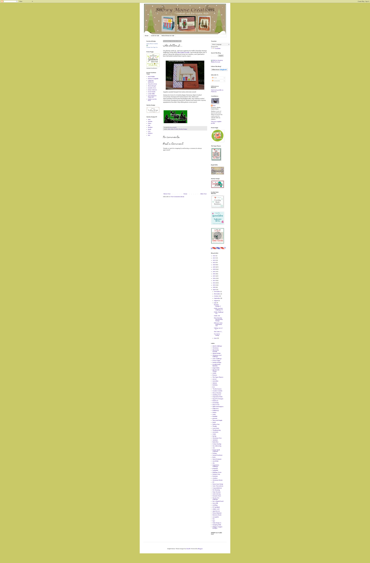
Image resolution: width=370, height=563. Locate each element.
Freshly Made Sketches (216, 365)
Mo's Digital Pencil (217, 501)
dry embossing (216, 446)
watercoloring (216, 494)
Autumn (214, 383)
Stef (149, 135)
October (216, 296)
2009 (214, 289)
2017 (214, 271)
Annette (150, 121)
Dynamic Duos (216, 496)
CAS (213, 448)
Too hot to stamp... (217, 334)
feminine (215, 476)
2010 (214, 287)
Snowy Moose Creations (152, 43)
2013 (214, 280)
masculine (215, 381)
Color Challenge (217, 358)
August (216, 300)
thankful (214, 416)
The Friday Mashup (215, 350)
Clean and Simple (217, 420)
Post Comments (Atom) (177, 196)
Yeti (213, 519)
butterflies (215, 442)
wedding (215, 505)
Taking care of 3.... (218, 328)
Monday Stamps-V (217, 305)
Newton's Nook (216, 515)
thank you (215, 400)
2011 (214, 285)
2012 (214, 283)
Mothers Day (216, 474)
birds (214, 457)
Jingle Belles (216, 368)
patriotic (214, 418)
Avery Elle (215, 503)
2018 (214, 269)
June (215, 338)
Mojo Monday (216, 492)
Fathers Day (215, 424)
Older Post (203, 194)
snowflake (215, 461)
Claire (149, 123)
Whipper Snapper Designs (217, 527)
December (217, 291)
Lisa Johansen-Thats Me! (152, 96)
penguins (215, 468)
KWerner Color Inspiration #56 (218, 324)
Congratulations (217, 488)
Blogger (200, 548)
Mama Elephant (216, 513)
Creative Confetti (217, 391)
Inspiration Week (217, 396)
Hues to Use (215, 404)
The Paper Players (217, 377)
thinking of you (216, 472)
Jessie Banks (151, 91)
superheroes (216, 511)
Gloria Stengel (152, 86)
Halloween (215, 408)
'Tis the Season (216, 389)
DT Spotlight (216, 507)
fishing (214, 453)
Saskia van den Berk (152, 99)
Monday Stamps (183, 129)
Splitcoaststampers (217, 406)
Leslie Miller (151, 93)
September (217, 298)
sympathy (215, 470)
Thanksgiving (216, 430)
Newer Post (167, 194)
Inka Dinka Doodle (183, 52)
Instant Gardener (217, 455)
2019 (214, 267)
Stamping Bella (216, 524)
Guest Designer (217, 459)
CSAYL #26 (217, 315)
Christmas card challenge (216, 356)
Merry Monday (216, 393)
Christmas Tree (217, 438)
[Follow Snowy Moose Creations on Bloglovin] (219, 70)
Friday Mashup (216, 444)
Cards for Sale (155, 35)
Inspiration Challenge (215, 465)
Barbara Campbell (153, 78)
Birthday (215, 385)
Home (146, 35)
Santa (214, 414)
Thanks (214, 426)
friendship (215, 402)
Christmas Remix (217, 480)
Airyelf (188, 548)
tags (213, 521)
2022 (214, 260)
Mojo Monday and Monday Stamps (218, 319)
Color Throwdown (217, 486)
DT (213, 482)
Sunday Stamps (216, 362)
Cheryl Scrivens (152, 84)
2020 (214, 264)
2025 (214, 255)
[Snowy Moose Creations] (147, 45)
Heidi (149, 129)
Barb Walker (151, 76)
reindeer (215, 478)
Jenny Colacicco (152, 90)
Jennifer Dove (152, 88)
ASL (213, 463)
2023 (214, 258)
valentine (215, 440)
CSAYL (214, 434)
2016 (214, 274)
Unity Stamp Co (216, 523)
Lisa (149, 131)
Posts (215, 77)
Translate (217, 48)
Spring (214, 436)
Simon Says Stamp (217, 484)
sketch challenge (217, 346)
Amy (149, 119)
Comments (216, 80)
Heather (150, 127)
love (213, 387)
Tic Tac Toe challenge (215, 498)
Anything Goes (216, 395)
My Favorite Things (215, 370)
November (217, 294)
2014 (214, 278)
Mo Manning (216, 490)
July (215, 303)
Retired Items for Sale (168, 35)
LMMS (214, 373)
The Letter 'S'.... (218, 331)
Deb (149, 125)
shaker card (215, 509)
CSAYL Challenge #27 (218, 312)
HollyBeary (215, 410)
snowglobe (215, 517)
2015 (214, 276)
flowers (214, 375)
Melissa (150, 133)
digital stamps (216, 353)
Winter (214, 412)
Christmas (215, 348)
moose (214, 379)
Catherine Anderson (151, 81)
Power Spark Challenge (216, 450)
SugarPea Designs (217, 398)
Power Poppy (216, 360)
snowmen (215, 432)
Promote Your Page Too (152, 47)
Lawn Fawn (215, 428)
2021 (214, 262)
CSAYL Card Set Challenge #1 (218, 309)
